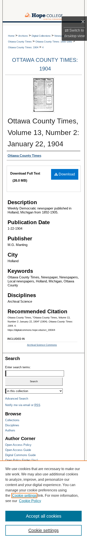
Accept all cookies (43, 516)
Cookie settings (24, 495)
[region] (43, 501)
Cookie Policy (30, 501)
